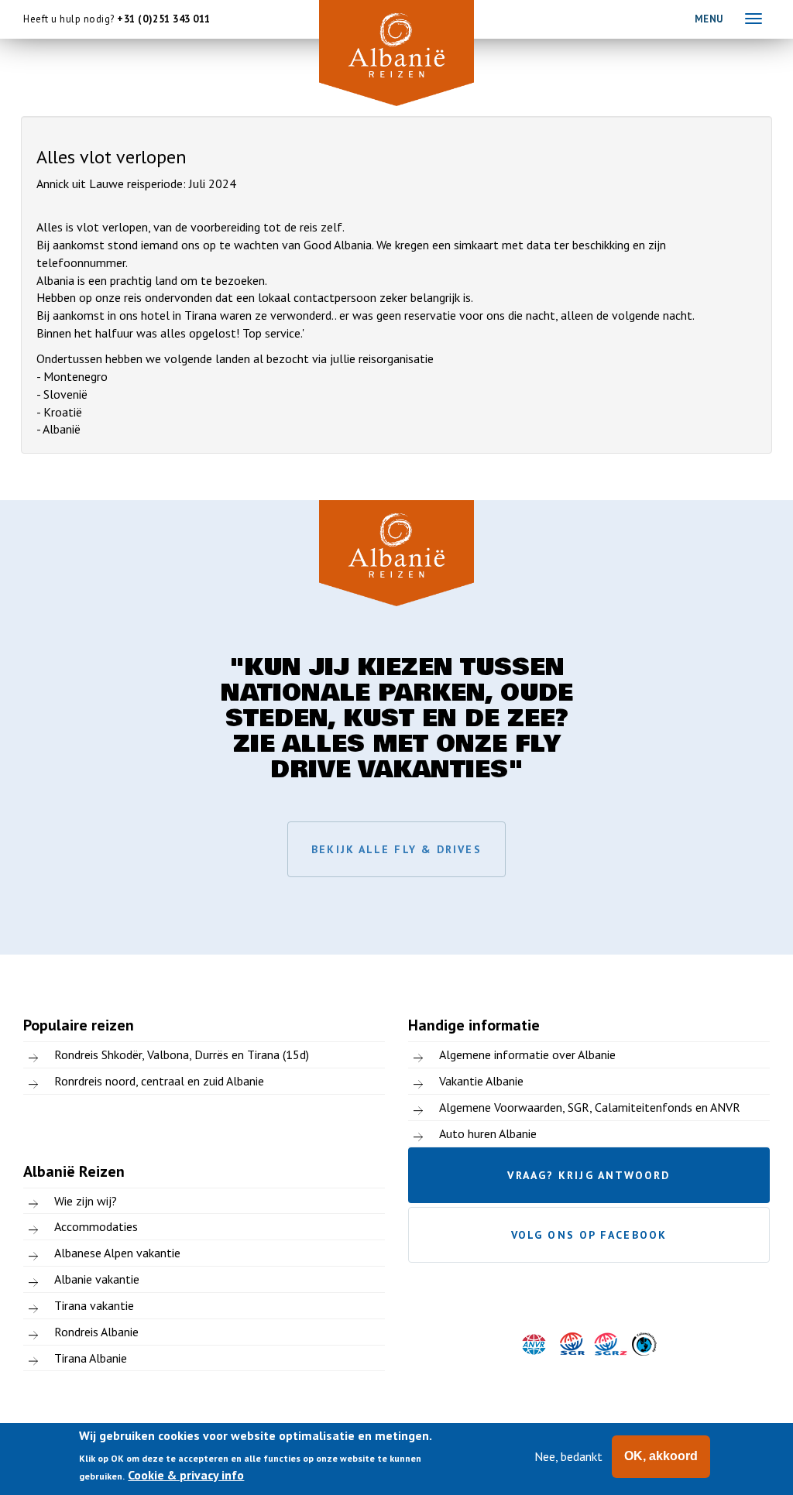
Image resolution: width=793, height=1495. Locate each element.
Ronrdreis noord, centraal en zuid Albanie (159, 1081)
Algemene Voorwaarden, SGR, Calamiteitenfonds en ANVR (589, 1107)
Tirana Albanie (90, 1358)
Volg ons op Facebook (589, 1235)
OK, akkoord (661, 1455)
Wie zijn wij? (85, 1201)
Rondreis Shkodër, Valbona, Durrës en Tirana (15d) (181, 1054)
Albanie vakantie (96, 1279)
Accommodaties (96, 1226)
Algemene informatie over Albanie (527, 1054)
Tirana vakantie (94, 1305)
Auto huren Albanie (488, 1133)
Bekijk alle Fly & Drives (396, 849)
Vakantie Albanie (481, 1081)
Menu (709, 19)
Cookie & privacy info (186, 1475)
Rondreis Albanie (96, 1331)
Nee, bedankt (568, 1456)
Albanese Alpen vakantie (117, 1252)
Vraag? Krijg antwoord (588, 1175)
